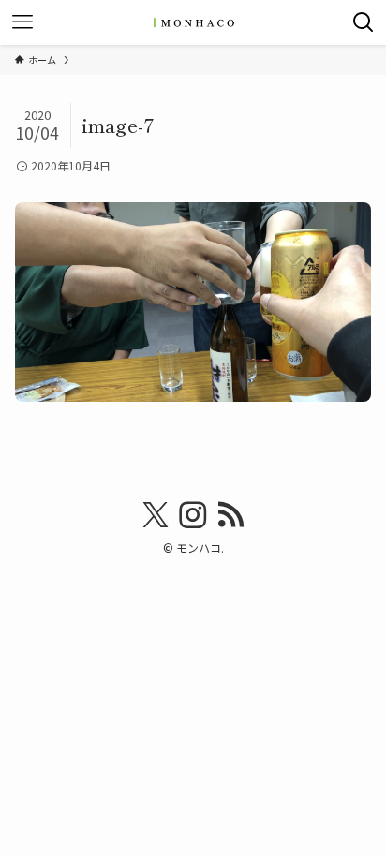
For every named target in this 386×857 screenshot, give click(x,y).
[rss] (230, 515)
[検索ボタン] (363, 22)
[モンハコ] (193, 22)
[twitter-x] (155, 515)
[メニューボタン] (22, 22)
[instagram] (193, 515)
